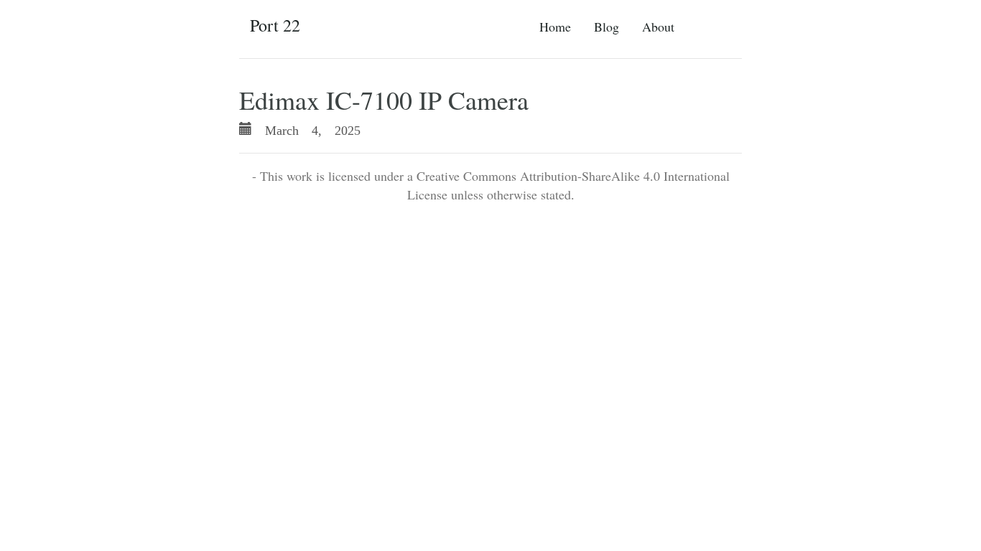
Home (555, 26)
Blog (606, 26)
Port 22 (275, 25)
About (658, 26)
